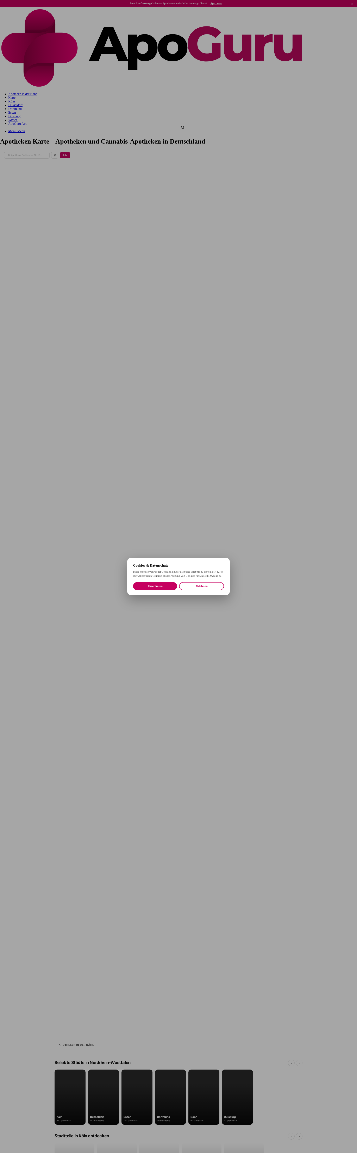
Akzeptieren (155, 586)
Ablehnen (201, 586)
